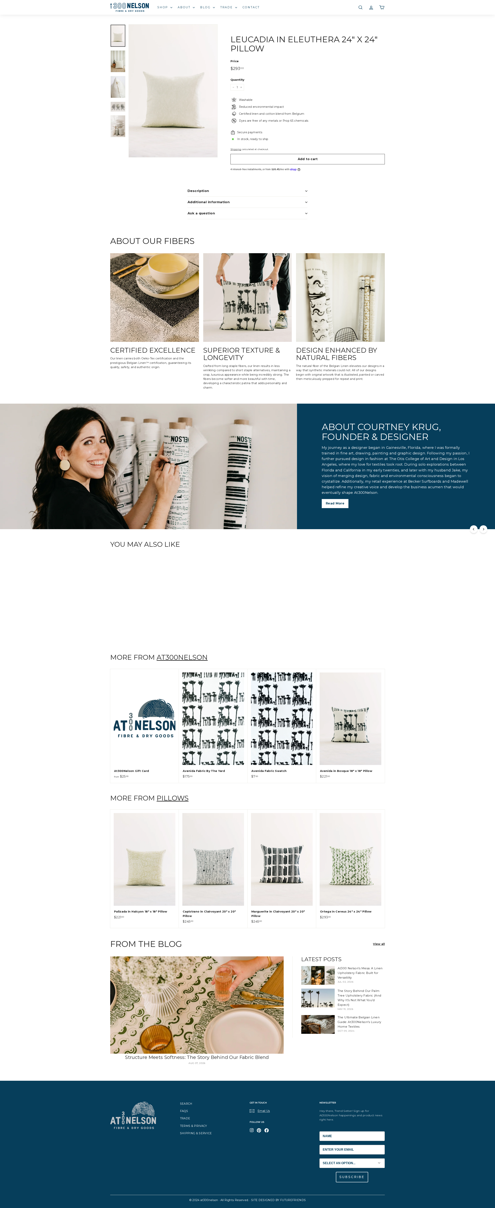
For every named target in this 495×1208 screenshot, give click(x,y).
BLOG (206, 7)
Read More (38, 491)
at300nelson (182, 657)
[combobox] (347, 1163)
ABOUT (185, 7)
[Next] (483, 529)
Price (234, 61)
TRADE (227, 7)
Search (186, 1103)
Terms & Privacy (193, 1126)
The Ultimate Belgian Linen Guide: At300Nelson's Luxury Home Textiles (359, 1021)
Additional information (209, 202)
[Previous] (474, 529)
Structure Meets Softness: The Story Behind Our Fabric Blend (197, 1057)
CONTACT (251, 7)
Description (198, 191)
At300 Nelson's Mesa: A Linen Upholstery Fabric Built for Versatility (360, 972)
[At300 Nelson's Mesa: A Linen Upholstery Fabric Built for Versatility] (318, 975)
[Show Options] (379, 1163)
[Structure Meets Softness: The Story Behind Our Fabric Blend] (197, 1005)
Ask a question (201, 213)
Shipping (235, 149)
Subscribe (352, 1177)
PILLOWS (173, 798)
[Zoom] (173, 91)
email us (264, 1111)
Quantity (237, 79)
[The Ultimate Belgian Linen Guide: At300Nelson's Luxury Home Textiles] (318, 1024)
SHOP (163, 7)
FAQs (184, 1111)
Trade (185, 1118)
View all (379, 944)
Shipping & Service (196, 1133)
